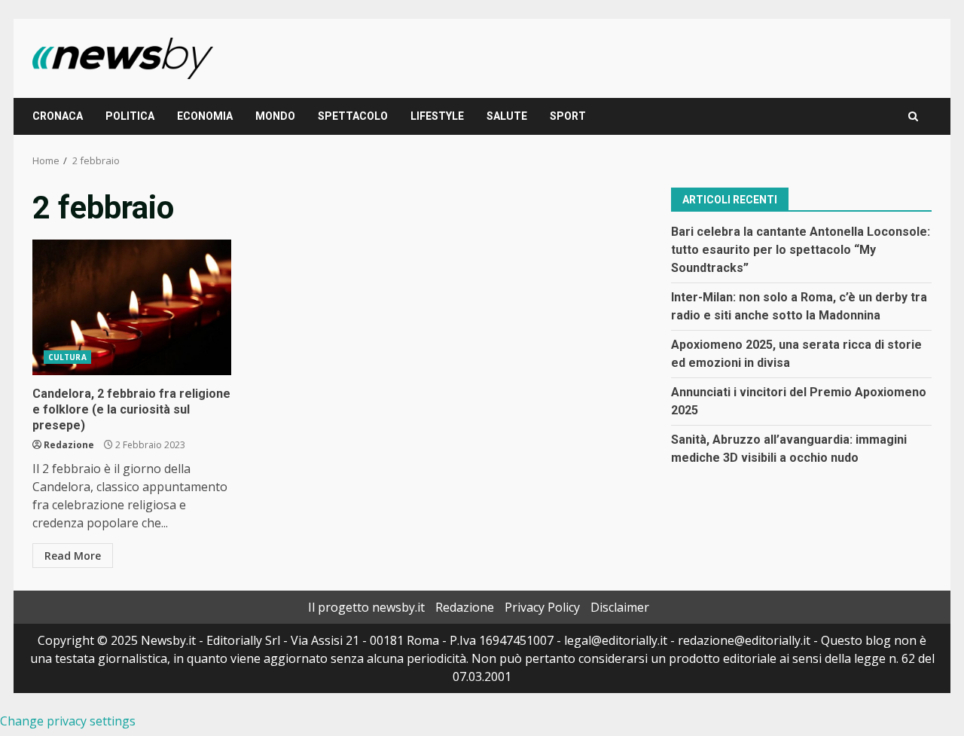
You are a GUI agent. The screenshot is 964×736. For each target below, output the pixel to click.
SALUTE (507, 116)
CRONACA (57, 116)
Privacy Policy (542, 607)
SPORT (568, 116)
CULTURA (67, 357)
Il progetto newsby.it (366, 607)
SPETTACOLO (353, 116)
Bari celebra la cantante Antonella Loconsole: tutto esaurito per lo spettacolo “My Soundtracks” (800, 249)
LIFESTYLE (437, 116)
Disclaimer (619, 607)
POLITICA (129, 116)
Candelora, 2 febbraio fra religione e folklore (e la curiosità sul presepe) (131, 307)
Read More (72, 555)
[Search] (913, 116)
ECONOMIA (205, 116)
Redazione (69, 444)
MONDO (275, 116)
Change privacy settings (68, 721)
